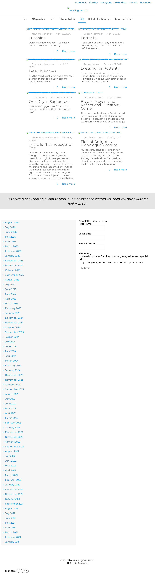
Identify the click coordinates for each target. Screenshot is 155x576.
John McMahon (41, 33)
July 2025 (10, 284)
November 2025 (14, 265)
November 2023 (14, 379)
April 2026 (10, 241)
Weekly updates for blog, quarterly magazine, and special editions (113, 257)
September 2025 (14, 275)
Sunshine (37, 38)
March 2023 (11, 418)
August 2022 (12, 451)
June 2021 (10, 518)
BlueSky (93, 2)
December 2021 (14, 489)
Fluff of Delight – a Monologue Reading (99, 143)
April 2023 (10, 413)
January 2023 (12, 427)
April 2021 (10, 527)
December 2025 (14, 260)
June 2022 (10, 460)
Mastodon (145, 2)
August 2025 (12, 279)
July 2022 (10, 456)
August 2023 (12, 394)
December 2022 (14, 432)
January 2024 (12, 370)
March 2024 (11, 360)
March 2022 (11, 475)
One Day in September (49, 101)
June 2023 (10, 403)
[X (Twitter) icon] (76, 568)
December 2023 (14, 375)
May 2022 (10, 465)
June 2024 (11, 346)
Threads (133, 2)
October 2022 (12, 441)
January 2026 (12, 255)
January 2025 (12, 313)
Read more (68, 51)
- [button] (18, 570)
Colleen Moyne (92, 33)
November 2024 (14, 322)
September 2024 (14, 332)
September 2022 (14, 446)
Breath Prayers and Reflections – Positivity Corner (100, 105)
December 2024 (14, 317)
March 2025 (11, 303)
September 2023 (14, 389)
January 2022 (12, 484)
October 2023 (12, 384)
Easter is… (89, 38)
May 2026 (10, 236)
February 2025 (13, 308)
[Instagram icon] (81, 568)
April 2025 (10, 298)
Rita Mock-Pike (92, 97)
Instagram (106, 2)
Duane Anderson (41, 64)
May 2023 (10, 408)
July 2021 (10, 513)
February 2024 (13, 365)
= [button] (27, 570)
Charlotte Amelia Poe (44, 137)
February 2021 (13, 537)
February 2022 (13, 480)
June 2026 (11, 232)
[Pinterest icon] (79, 568)
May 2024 (10, 351)
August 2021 (12, 508)
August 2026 (12, 222)
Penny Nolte (91, 64)
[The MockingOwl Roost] (77, 10)
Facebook (81, 2)
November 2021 (14, 494)
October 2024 (13, 327)
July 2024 (10, 341)
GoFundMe (120, 2)
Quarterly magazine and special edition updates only (112, 262)
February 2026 (13, 251)
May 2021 (10, 522)
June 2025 (10, 289)
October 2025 (12, 270)
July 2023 (10, 398)
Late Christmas (42, 71)
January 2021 (12, 541)
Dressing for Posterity (100, 68)
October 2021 (12, 499)
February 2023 (13, 422)
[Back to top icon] (77, 555)
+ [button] (22, 570)
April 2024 (10, 356)
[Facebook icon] (74, 568)
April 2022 (10, 470)
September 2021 (14, 503)
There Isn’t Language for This (51, 146)
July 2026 (10, 227)
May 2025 (10, 294)
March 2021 (11, 532)
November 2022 (14, 437)
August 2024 (12, 336)
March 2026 (11, 246)
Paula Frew (38, 97)
